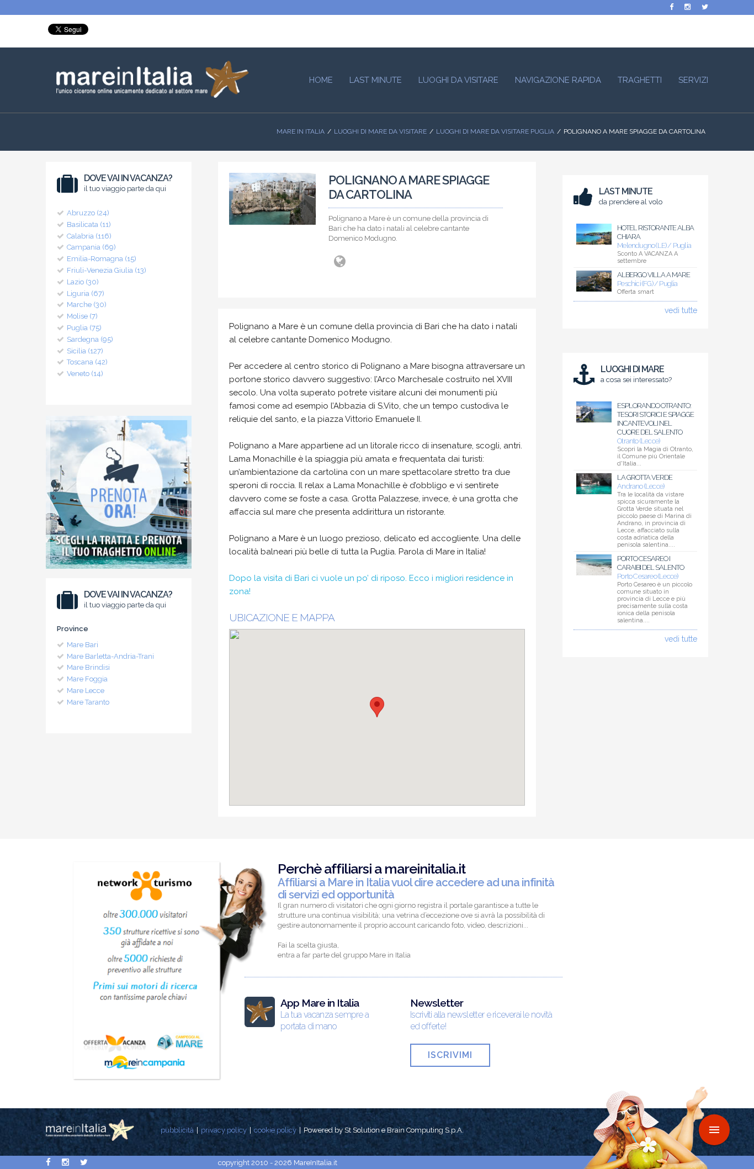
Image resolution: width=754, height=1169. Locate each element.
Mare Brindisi (88, 667)
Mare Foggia (87, 679)
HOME (321, 80)
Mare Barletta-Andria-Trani (110, 656)
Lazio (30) (83, 282)
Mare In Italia (301, 131)
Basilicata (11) (89, 224)
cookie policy (275, 1130)
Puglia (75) (84, 328)
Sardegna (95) (90, 339)
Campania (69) (91, 247)
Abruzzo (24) (88, 213)
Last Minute (375, 80)
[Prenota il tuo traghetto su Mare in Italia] (119, 571)
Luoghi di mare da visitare (380, 131)
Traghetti (640, 80)
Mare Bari (82, 645)
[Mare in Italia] (147, 95)
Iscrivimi (450, 1055)
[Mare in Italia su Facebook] (671, 7)
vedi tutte (681, 310)
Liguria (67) (85, 293)
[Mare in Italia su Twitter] (705, 7)
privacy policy (224, 1130)
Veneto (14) (85, 373)
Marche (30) (87, 304)
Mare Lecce (85, 690)
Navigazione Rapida (558, 80)
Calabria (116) (89, 236)
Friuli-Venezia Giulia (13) (106, 270)
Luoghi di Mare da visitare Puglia (495, 131)
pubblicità (177, 1130)
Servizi (693, 80)
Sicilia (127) (85, 351)
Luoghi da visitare (458, 80)
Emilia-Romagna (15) (101, 259)
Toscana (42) (87, 362)
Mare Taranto (88, 702)
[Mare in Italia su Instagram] (687, 7)
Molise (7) (82, 316)
